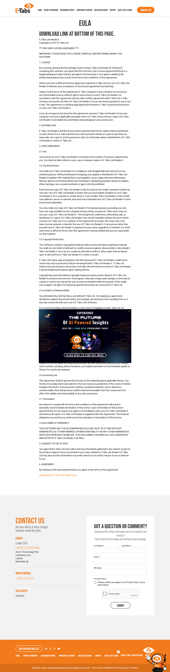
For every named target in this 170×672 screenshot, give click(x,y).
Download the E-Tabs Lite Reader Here (58, 475)
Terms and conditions (102, 667)
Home (40, 10)
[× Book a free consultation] (156, 662)
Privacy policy (121, 667)
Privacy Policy (100, 579)
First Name (99, 546)
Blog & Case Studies (125, 10)
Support (113, 10)
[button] (85, 355)
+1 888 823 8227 (25, 578)
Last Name (127, 546)
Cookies (134, 667)
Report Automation (51, 10)
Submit (120, 605)
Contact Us (145, 10)
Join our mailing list (29, 648)
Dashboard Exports (67, 10)
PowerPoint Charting (84, 10)
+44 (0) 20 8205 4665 (28, 547)
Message (98, 568)
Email (97, 557)
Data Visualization (101, 10)
